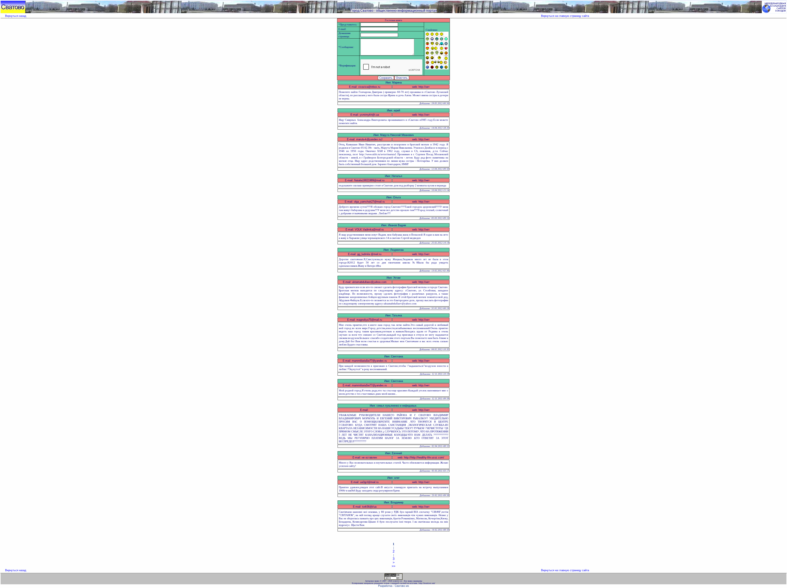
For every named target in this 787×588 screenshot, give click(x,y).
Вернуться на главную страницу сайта (565, 15)
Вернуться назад (15, 15)
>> (393, 566)
